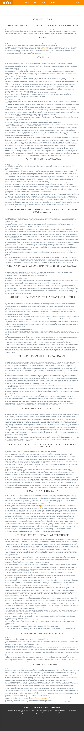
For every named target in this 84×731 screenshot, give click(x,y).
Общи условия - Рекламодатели (37, 711)
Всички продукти (19, 711)
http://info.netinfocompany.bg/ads (59, 693)
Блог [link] (35, 2)
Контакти (62, 713)
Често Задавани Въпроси (57, 711)
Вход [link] (77, 2)
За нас (10, 711)
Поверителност (47, 713)
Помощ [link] (27, 2)
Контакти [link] (52, 2)
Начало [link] (18, 2)
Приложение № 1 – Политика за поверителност (61, 502)
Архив (56, 713)
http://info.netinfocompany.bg (41, 79)
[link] (6, 2)
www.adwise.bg (14, 31)
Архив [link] (43, 2)
